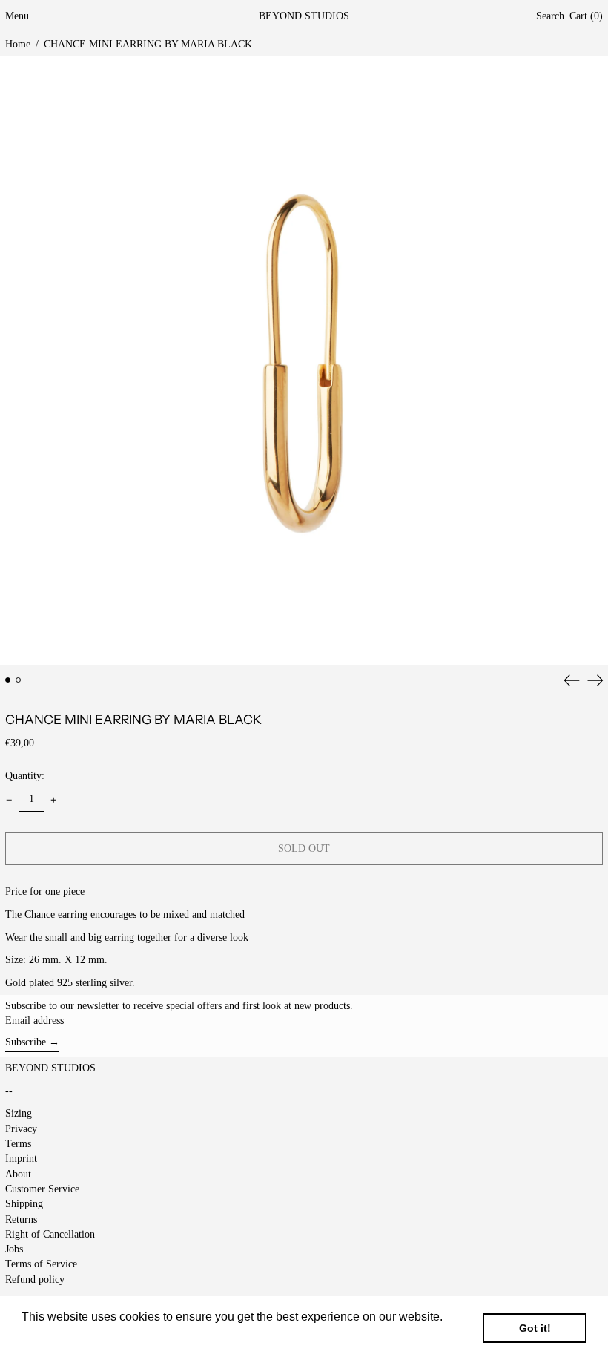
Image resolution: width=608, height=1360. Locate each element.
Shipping (24, 1203)
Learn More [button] (54, 1336)
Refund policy (35, 1279)
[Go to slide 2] (18, 680)
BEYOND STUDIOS (304, 16)
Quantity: (24, 775)
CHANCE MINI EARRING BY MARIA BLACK (148, 44)
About (18, 1174)
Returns (21, 1219)
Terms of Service (41, 1263)
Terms (18, 1143)
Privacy (21, 1128)
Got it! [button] (535, 1328)
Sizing (18, 1113)
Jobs (14, 1249)
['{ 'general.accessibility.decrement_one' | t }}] (9, 800)
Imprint (21, 1158)
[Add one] (53, 800)
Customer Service (42, 1189)
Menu (17, 16)
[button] (550, 16)
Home (17, 44)
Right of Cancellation (50, 1234)
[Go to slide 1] (7, 680)
